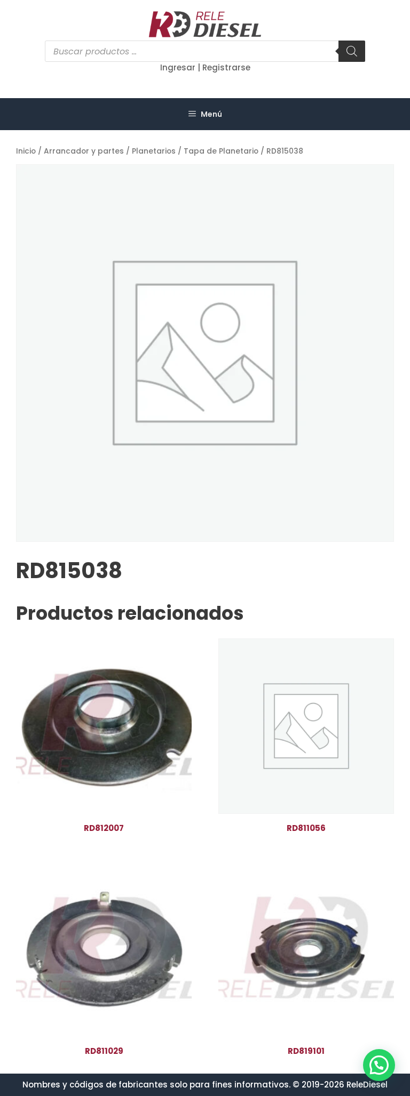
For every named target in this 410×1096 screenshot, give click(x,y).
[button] (379, 1065)
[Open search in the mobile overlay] (205, 51)
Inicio (26, 151)
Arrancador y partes (84, 151)
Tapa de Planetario (221, 151)
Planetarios (154, 151)
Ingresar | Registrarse (205, 67)
